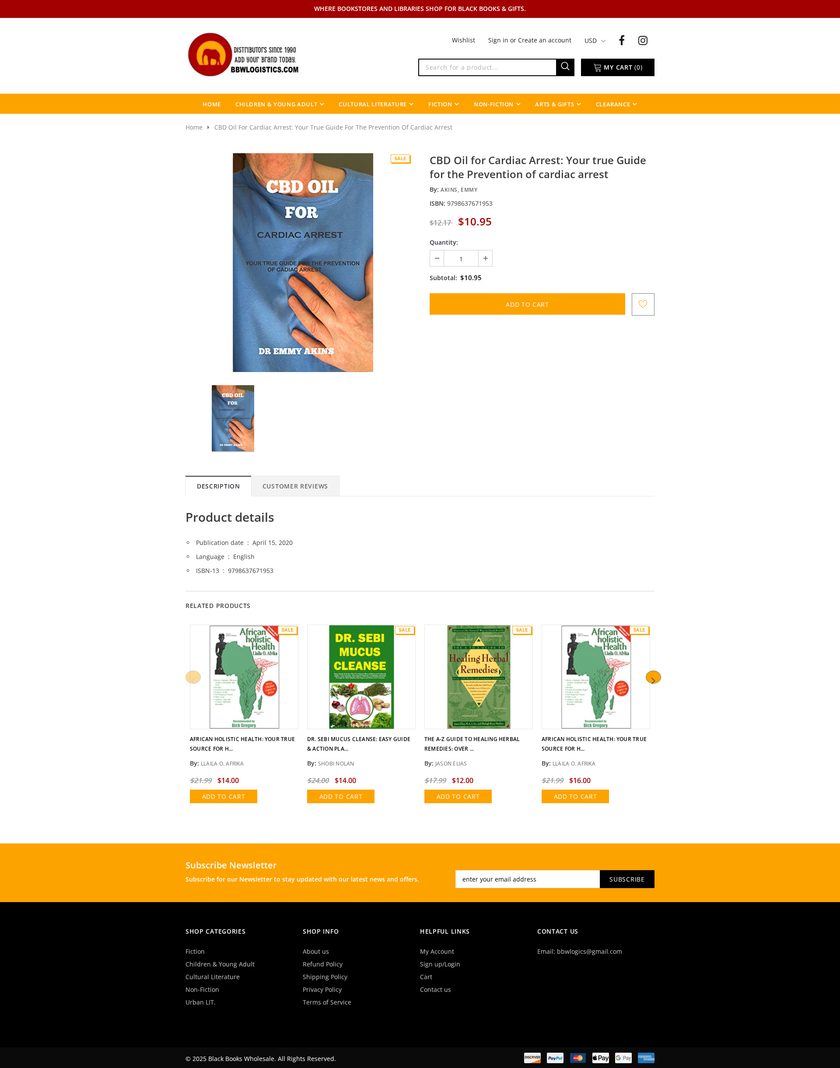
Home (194, 127)
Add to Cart (223, 796)
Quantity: (444, 242)
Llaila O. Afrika (222, 763)
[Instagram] (643, 40)
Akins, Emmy (459, 189)
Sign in (499, 40)
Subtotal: (443, 278)
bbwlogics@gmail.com (589, 951)
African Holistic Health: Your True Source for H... (242, 743)
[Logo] (244, 53)
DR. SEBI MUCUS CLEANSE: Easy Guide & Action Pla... (358, 743)
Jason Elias (451, 763)
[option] (302, 262)
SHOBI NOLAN (336, 763)
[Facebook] (622, 40)
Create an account (544, 40)
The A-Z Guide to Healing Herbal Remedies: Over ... (472, 743)
